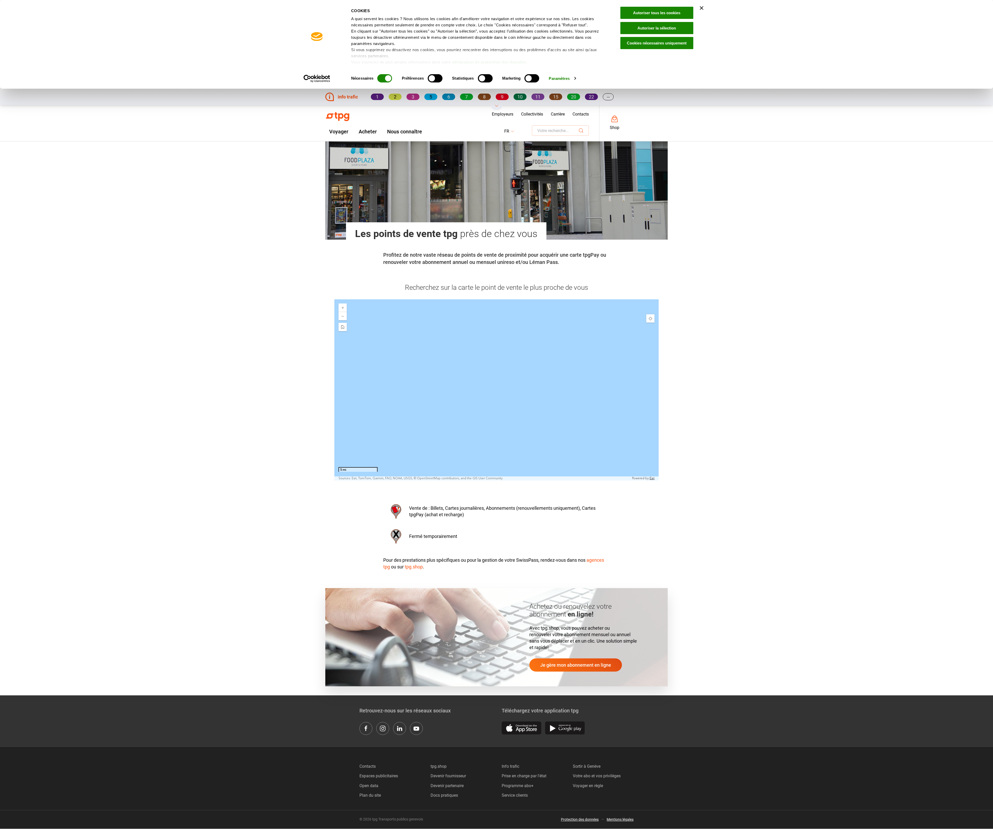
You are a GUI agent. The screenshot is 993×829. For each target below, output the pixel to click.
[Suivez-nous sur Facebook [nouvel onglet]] (365, 728)
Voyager (338, 131)
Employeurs (502, 114)
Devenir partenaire (447, 785)
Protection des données (580, 819)
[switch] (435, 78)
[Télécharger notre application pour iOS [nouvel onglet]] (521, 727)
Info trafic (510, 766)
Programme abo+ (517, 785)
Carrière (558, 114)
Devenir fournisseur (448, 775)
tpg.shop (414, 566)
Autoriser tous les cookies (656, 13)
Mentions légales (620, 819)
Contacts (581, 114)
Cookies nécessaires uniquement (657, 43)
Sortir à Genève (586, 766)
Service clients (515, 795)
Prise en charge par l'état (524, 775)
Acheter (368, 131)
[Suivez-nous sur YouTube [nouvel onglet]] (416, 728)
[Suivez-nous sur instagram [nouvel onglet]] (382, 728)
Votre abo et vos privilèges (597, 775)
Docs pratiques (444, 795)
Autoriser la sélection (656, 28)
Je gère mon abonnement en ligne (575, 665)
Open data (368, 785)
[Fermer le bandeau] (701, 8)
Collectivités (532, 114)
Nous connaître (404, 131)
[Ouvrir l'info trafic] (496, 107)
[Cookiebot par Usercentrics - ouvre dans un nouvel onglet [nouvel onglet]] (317, 78)
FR (509, 131)
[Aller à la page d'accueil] (337, 116)
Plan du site (370, 795)
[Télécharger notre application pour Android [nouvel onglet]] (565, 727)
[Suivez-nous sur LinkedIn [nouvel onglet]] (399, 728)
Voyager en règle (588, 785)
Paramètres (559, 78)
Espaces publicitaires (378, 775)
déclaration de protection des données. (489, 62)
